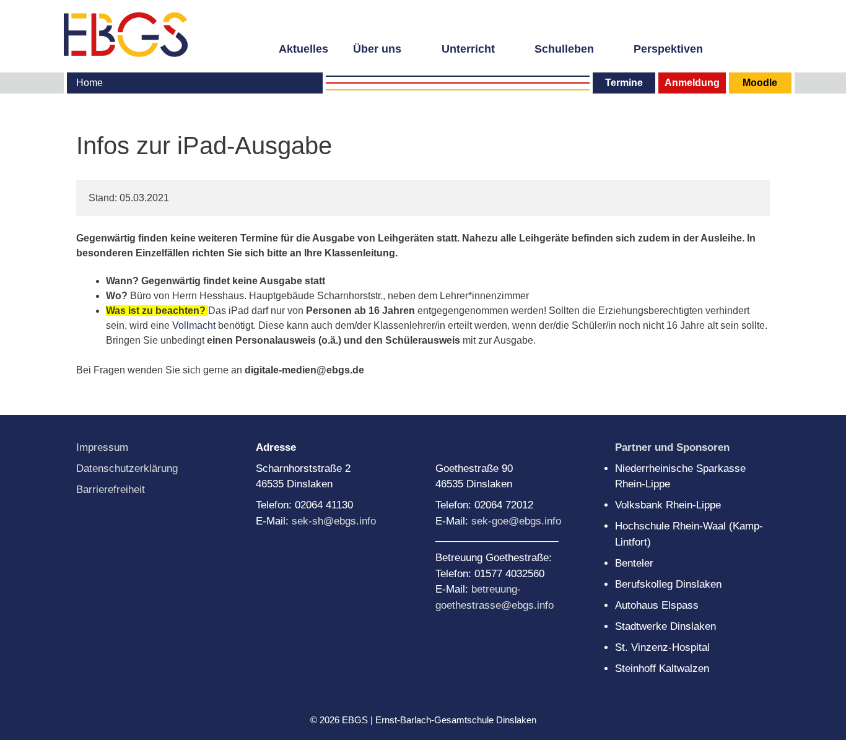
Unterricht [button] (468, 49)
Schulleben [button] (564, 49)
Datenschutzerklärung (127, 468)
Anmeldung (692, 82)
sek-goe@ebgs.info (516, 521)
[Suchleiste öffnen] (775, 47)
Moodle (760, 82)
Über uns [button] (377, 49)
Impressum (102, 447)
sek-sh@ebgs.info (334, 521)
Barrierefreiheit (110, 489)
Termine (624, 82)
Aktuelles (303, 49)
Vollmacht (194, 325)
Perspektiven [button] (668, 49)
